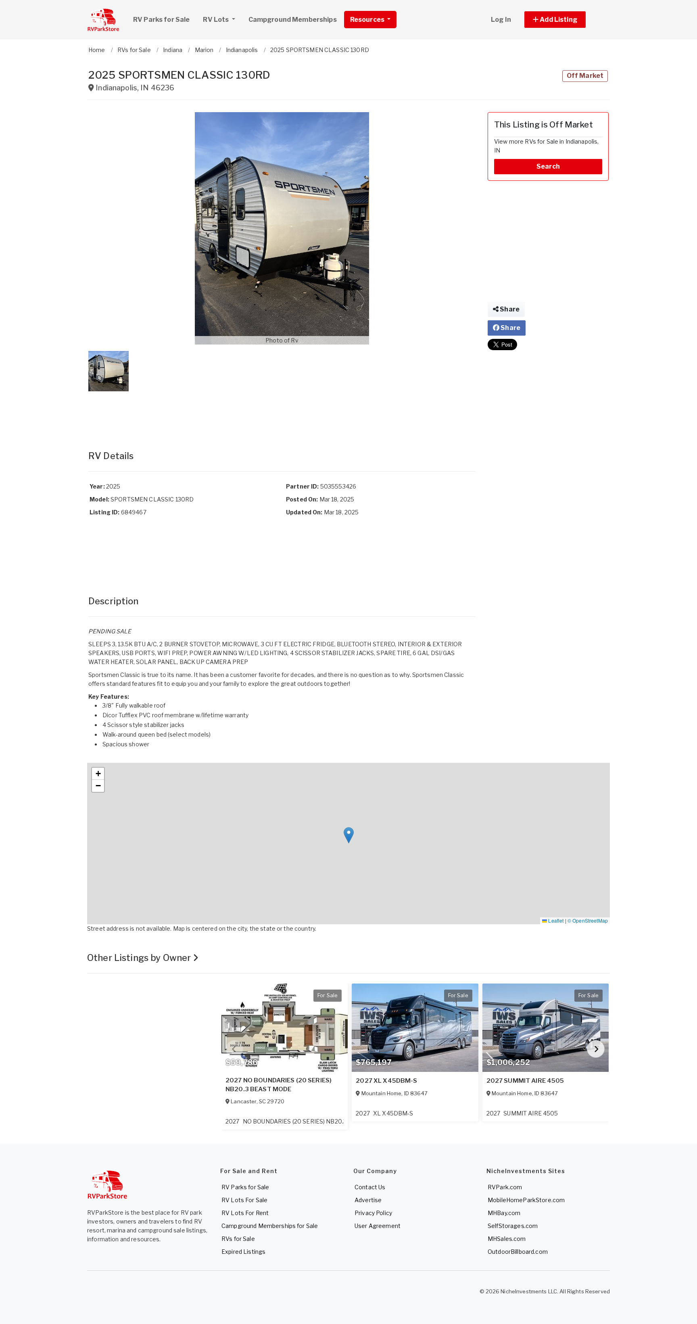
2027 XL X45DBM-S (386, 1080)
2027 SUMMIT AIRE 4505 (525, 1080)
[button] (564, 19)
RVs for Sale (238, 1238)
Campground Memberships (292, 19)
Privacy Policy (373, 1212)
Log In (501, 19)
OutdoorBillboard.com (518, 1251)
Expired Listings (243, 1251)
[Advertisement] (282, 413)
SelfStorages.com (513, 1225)
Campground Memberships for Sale (269, 1225)
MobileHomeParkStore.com (526, 1200)
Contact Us (370, 1187)
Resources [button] (368, 19)
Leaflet (555, 920)
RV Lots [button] (216, 19)
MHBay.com (504, 1212)
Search (548, 166)
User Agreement (378, 1225)
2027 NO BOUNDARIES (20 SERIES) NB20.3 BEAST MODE (278, 1085)
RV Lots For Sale (244, 1200)
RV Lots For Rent (245, 1212)
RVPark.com (505, 1187)
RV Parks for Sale (161, 19)
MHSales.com (507, 1238)
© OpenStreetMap (588, 920)
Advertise (368, 1200)
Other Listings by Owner (140, 957)
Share (509, 309)
